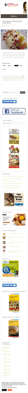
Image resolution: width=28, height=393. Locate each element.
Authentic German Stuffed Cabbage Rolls (11, 187)
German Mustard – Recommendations (7, 367)
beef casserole (8, 78)
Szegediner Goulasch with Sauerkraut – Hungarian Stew (14, 176)
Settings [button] (4, 390)
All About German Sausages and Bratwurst (7, 374)
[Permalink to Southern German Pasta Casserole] (14, 40)
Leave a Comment (7, 26)
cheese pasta (14, 78)
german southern (20, 78)
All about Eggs (6, 351)
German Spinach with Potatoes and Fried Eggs (12, 178)
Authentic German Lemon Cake (15, 233)
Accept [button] (9, 390)
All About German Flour (7, 355)
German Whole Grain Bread (8, 181)
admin (14, 25)
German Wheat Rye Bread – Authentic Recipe (11, 185)
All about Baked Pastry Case (6, 348)
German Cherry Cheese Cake (14, 246)
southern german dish (7, 79)
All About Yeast (6, 358)
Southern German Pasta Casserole (12, 22)
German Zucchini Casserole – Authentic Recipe (12, 183)
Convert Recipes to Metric (6, 362)
